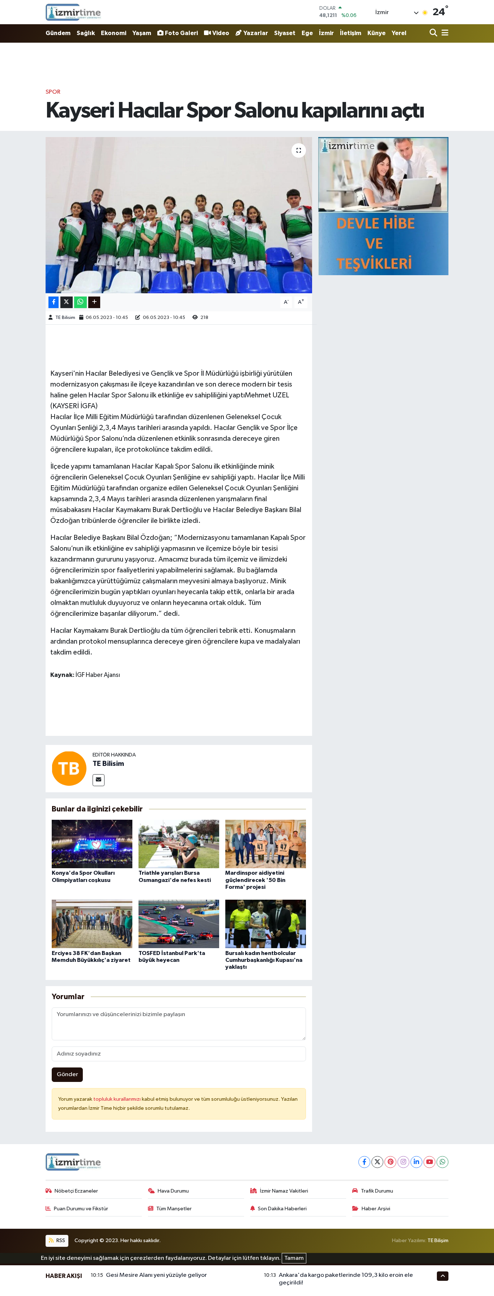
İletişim (350, 33)
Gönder (67, 1074)
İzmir (326, 33)
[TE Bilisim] (69, 768)
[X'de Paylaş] (66, 302)
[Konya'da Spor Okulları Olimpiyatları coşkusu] (92, 844)
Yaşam (141, 33)
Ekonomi (113, 33)
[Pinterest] (390, 1162)
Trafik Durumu (377, 1191)
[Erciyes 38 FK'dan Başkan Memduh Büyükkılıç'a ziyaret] (92, 924)
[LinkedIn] (416, 1162)
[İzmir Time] (74, 11)
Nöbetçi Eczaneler (76, 1191)
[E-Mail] (99, 780)
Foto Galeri (181, 33)
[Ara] (434, 33)
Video (220, 33)
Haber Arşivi (376, 1208)
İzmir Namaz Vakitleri (284, 1191)
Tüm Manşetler (174, 1208)
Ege (307, 33)
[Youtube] (429, 1162)
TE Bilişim (437, 1240)
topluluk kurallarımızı (117, 1099)
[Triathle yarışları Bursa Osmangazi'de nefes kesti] (179, 844)
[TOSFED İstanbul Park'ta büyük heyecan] (179, 924)
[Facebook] (364, 1162)
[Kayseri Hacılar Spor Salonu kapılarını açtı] (179, 215)
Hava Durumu (173, 1191)
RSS (60, 1240)
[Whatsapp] (442, 1162)
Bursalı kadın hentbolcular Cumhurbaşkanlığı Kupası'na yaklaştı (263, 960)
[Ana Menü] (444, 33)
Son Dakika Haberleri (282, 1208)
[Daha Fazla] (94, 302)
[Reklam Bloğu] (383, 206)
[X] (377, 1162)
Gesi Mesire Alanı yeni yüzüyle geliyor (156, 1275)
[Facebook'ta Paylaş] (53, 302)
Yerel (399, 33)
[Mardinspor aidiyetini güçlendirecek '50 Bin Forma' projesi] (265, 844)
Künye (376, 33)
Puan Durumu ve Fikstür (81, 1208)
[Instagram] (403, 1162)
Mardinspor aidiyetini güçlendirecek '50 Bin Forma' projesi (255, 880)
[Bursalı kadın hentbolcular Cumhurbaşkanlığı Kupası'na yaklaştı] (265, 924)
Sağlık (86, 33)
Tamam (294, 1258)
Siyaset (284, 33)
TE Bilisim (65, 317)
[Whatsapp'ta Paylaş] (80, 302)
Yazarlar (255, 33)
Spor (53, 92)
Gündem (58, 33)
